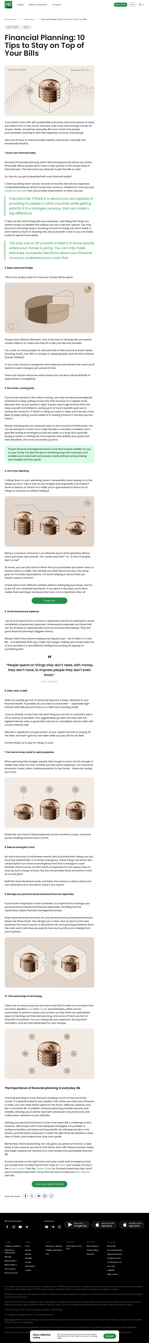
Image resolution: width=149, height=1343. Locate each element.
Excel (30, 1009)
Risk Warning (10, 1319)
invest (62, 1165)
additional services (16, 190)
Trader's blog (43, 1168)
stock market (17, 1168)
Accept (109, 1336)
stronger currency (46, 208)
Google (43, 1009)
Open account (120, 5)
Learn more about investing (49, 1184)
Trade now (49, 600)
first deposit (82, 1172)
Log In (132, 5)
